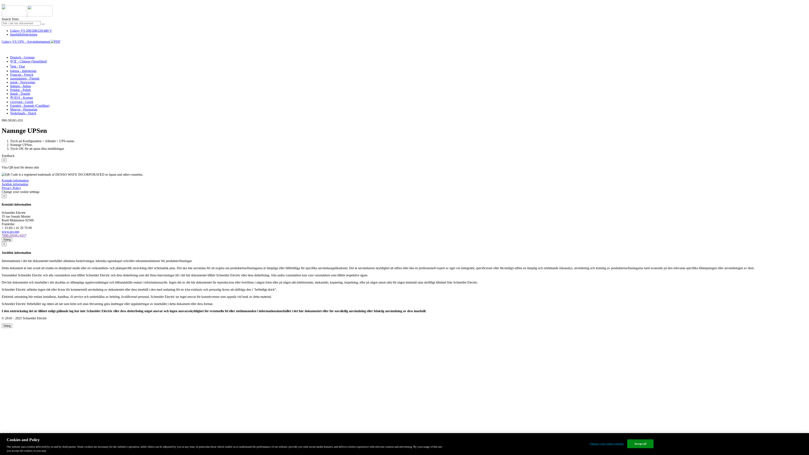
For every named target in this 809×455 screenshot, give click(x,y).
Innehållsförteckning (23, 34)
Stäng (7, 239)
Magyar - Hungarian (23, 109)
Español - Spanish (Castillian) (30, 105)
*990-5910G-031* (14, 235)
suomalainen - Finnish (24, 78)
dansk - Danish (20, 93)
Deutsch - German (22, 57)
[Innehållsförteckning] (3, 46)
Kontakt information (15, 180)
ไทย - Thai (17, 66)
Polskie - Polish (20, 90)
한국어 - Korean (21, 97)
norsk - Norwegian (22, 82)
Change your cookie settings (607, 443)
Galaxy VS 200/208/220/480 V (31, 30)
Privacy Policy (11, 188)
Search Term (10, 19)
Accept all (640, 443)
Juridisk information (15, 184)
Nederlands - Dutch (23, 113)
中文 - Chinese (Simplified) (28, 61)
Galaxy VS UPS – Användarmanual (26, 41)
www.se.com (10, 231)
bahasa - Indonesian (23, 71)
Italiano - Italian (20, 86)
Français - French (21, 74)
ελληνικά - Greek (21, 102)
